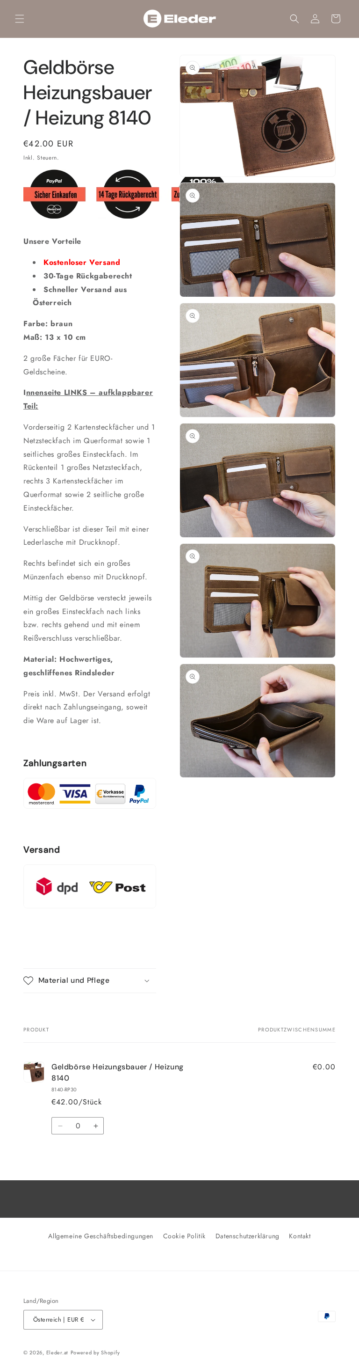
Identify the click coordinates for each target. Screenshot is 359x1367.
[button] (19, 18)
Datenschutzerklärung (247, 1236)
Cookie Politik (184, 1236)
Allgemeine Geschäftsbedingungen (100, 1236)
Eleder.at (57, 1352)
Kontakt (299, 1236)
